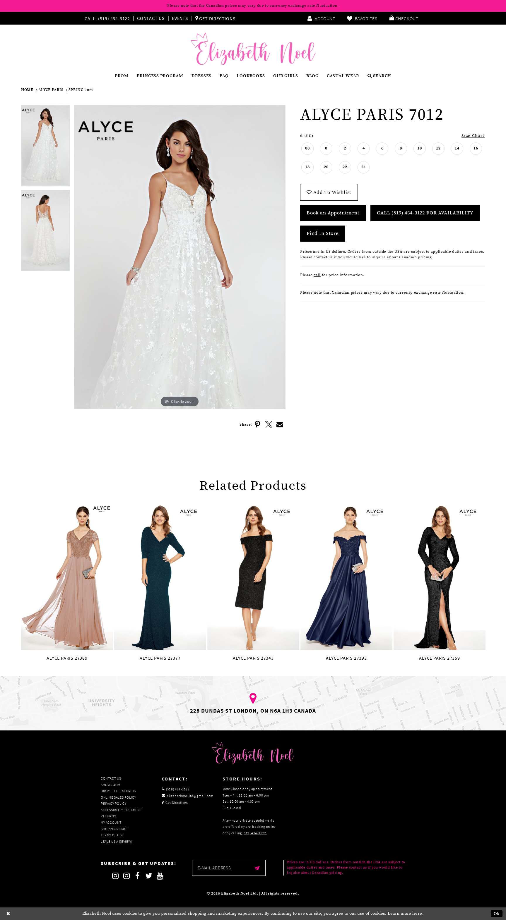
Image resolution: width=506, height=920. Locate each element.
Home (27, 90)
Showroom (110, 785)
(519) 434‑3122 (254, 833)
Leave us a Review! (116, 841)
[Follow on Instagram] (115, 875)
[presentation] (67, 576)
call (317, 275)
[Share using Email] (280, 424)
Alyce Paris (51, 90)
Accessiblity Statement (121, 810)
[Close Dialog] (8, 914)
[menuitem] (109, 18)
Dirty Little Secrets (118, 791)
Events (180, 18)
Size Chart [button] (473, 135)
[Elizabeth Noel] (253, 49)
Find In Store (323, 233)
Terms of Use (112, 835)
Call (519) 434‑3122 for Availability (425, 213)
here (417, 913)
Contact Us (151, 18)
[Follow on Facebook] (137, 875)
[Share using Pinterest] (257, 424)
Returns (108, 816)
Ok (497, 913)
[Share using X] (268, 424)
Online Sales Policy (118, 797)
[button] (403, 18)
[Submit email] (257, 868)
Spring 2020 (81, 90)
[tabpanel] (45, 147)
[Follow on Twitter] (148, 875)
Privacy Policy (113, 803)
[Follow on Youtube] (159, 875)
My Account (111, 822)
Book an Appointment (333, 213)
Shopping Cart (114, 829)
